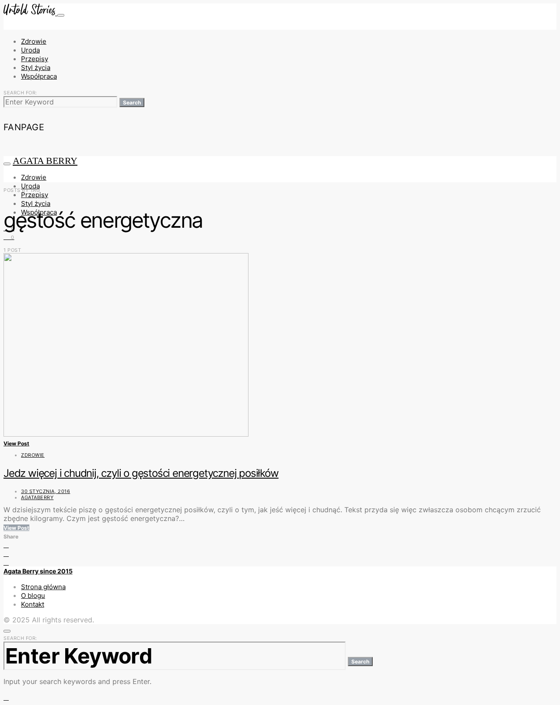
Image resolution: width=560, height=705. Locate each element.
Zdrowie (33, 41)
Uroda (30, 50)
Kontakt (32, 604)
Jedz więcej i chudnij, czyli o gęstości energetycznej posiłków (141, 473)
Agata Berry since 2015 (38, 571)
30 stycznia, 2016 (45, 491)
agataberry (37, 497)
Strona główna (43, 587)
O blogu (33, 595)
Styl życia (35, 67)
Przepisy (34, 59)
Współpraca (39, 76)
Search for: (20, 93)
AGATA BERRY (45, 160)
